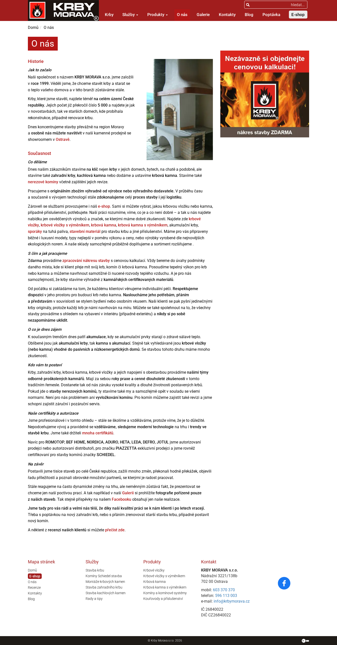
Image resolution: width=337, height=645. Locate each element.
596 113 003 (226, 595)
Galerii (128, 493)
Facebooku (121, 499)
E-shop (298, 14)
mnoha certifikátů (97, 433)
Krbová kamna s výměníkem (164, 587)
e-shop (104, 206)
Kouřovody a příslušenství (163, 599)
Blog (249, 14)
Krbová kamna (154, 582)
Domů (33, 27)
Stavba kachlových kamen (106, 593)
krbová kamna (103, 225)
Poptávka (271, 14)
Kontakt (208, 561)
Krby (109, 14)
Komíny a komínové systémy (165, 593)
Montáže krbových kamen (105, 582)
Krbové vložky (154, 570)
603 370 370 (224, 590)
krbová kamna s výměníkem (143, 225)
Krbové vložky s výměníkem (164, 576)
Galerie (203, 14)
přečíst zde (115, 530)
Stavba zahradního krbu (104, 587)
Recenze (34, 588)
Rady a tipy (94, 599)
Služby (129, 14)
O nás (182, 14)
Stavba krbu (95, 570)
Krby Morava (159, 640)
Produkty (156, 14)
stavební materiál (85, 231)
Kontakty (227, 14)
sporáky (35, 231)
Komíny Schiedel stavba (104, 576)
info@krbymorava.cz (232, 601)
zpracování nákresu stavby (86, 260)
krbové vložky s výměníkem (65, 225)
